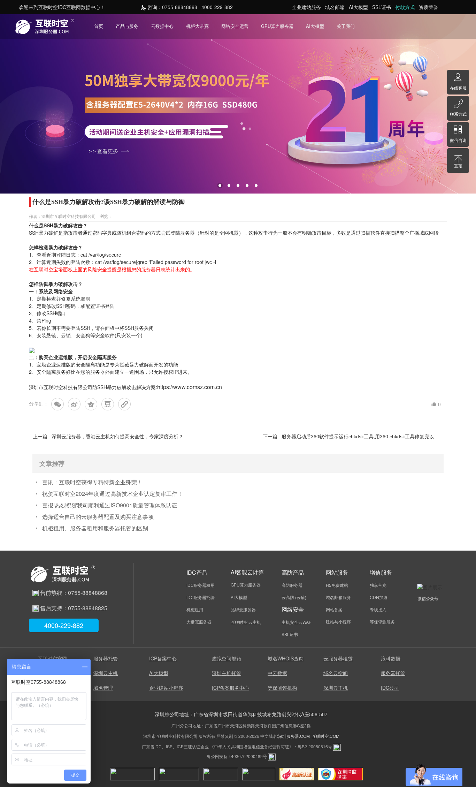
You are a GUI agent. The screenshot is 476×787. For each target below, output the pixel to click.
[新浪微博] (74, 404)
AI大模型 (315, 26)
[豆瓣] (107, 404)
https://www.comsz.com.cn (189, 387)
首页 (98, 26)
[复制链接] (124, 404)
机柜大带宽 (197, 26)
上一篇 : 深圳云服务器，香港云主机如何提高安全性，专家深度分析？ (108, 436)
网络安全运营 (234, 26)
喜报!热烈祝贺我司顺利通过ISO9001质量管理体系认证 (109, 505)
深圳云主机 (105, 672)
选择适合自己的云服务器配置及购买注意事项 (98, 517)
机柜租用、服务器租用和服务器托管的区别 (95, 528)
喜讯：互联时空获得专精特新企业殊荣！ (92, 482)
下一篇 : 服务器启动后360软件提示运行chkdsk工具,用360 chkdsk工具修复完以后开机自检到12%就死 (353, 436)
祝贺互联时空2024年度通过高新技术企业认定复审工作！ (112, 494)
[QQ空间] (91, 404)
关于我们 (346, 26)
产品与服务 (127, 26)
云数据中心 (162, 26)
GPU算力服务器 (277, 26)
